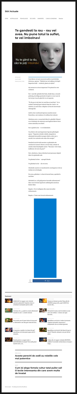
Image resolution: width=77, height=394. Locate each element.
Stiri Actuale (11, 11)
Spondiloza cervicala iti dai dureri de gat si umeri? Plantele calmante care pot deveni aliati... (59, 332)
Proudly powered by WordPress (19, 387)
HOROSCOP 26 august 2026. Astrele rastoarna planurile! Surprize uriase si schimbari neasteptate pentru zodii (23, 303)
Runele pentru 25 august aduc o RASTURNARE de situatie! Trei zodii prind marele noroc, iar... (24, 341)
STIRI (6, 18)
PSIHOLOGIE (24, 18)
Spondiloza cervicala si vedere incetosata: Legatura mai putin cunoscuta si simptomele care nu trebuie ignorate (59, 322)
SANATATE (41, 18)
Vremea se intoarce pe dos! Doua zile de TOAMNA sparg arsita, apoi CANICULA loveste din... (58, 303)
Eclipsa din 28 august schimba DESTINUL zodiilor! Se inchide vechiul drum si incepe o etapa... (60, 341)
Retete (61, 18)
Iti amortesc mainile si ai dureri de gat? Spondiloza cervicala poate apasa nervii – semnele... (24, 332)
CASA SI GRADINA (51, 18)
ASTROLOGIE (14, 18)
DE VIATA (32, 18)
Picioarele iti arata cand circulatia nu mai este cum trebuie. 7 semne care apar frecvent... (59, 312)
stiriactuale (18, 77)
